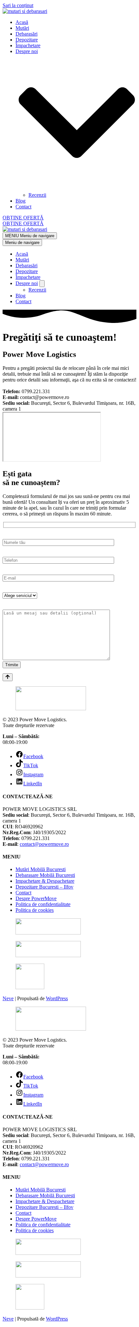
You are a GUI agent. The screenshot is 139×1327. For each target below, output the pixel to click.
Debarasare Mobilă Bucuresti (45, 875)
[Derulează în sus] (8, 677)
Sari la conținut (18, 5)
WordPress (57, 998)
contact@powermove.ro (44, 844)
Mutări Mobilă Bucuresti (41, 869)
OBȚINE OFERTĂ (23, 217)
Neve (8, 998)
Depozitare (27, 39)
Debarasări (26, 34)
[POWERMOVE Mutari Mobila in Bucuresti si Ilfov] (69, 11)
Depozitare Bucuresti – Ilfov (44, 887)
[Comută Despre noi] (42, 283)
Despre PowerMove (36, 898)
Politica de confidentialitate (43, 904)
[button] (76, 123)
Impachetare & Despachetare (45, 881)
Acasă (22, 22)
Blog (21, 201)
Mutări (22, 28)
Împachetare (28, 45)
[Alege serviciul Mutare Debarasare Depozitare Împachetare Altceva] (20, 595)
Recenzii (37, 195)
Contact (23, 206)
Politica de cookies (35, 910)
